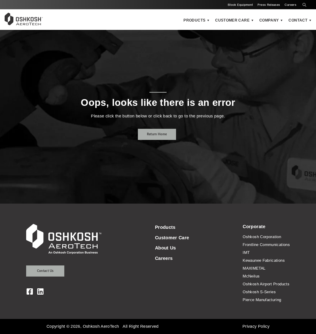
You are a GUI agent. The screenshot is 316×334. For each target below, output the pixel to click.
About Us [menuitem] (165, 247)
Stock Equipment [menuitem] (240, 5)
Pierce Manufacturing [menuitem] (262, 300)
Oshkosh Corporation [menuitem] (262, 237)
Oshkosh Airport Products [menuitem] (266, 284)
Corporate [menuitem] (254, 226)
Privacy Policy (256, 326)
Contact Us (45, 271)
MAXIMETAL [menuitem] (254, 268)
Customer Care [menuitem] (172, 237)
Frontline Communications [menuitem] (266, 245)
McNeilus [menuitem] (251, 276)
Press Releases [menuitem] (268, 5)
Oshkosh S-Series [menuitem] (259, 292)
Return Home (157, 134)
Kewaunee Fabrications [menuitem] (264, 260)
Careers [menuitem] (290, 5)
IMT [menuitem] (246, 252)
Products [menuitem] (165, 227)
